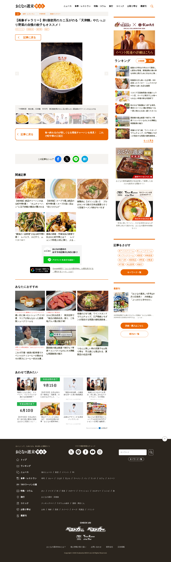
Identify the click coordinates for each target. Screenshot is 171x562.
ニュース (68, 6)
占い (43, 491)
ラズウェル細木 (63, 503)
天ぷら (67, 478)
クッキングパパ (47, 503)
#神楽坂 (148, 255)
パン (85, 478)
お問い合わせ (96, 547)
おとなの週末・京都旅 (50, 497)
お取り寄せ (132, 6)
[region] (61, 84)
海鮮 (50, 509)
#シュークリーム (144, 251)
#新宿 (139, 255)
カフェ (101, 478)
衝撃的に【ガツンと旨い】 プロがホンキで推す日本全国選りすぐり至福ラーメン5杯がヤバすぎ (92, 204)
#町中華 (39, 29)
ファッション (84, 491)
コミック (120, 6)
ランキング (25, 466)
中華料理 (42, 14)
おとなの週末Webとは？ (56, 547)
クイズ (50, 491)
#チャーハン (20, 29)
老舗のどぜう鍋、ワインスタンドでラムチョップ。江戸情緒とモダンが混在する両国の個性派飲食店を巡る (92, 317)
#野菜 (141, 260)
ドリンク (90, 509)
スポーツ (71, 491)
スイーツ (111, 478)
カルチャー (96, 491)
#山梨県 (130, 264)
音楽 (63, 491)
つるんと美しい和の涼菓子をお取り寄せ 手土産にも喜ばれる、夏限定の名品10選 (92, 351)
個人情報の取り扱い (78, 547)
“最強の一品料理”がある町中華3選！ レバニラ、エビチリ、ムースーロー (29, 237)
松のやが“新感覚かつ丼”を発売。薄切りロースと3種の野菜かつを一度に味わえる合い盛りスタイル (143, 108)
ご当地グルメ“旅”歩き (53, 312)
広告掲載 (121, 547)
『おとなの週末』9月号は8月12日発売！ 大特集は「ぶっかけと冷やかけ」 (142, 297)
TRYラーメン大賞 (28, 484)
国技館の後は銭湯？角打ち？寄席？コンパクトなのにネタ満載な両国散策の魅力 (60, 351)
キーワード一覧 (136, 459)
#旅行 (139, 264)
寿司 (43, 478)
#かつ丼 (122, 260)
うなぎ (59, 478)
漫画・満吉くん (78, 503)
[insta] (100, 451)
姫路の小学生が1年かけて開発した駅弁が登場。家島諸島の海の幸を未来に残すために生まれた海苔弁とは (143, 71)
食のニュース (46, 472)
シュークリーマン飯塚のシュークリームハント (29, 312)
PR (73, 472)
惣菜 (56, 509)
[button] (17, 73)
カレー (50, 478)
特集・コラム (100, 6)
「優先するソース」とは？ (63, 271)
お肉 (43, 509)
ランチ (93, 478)
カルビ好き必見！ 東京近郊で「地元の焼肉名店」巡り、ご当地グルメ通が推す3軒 (60, 318)
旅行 (111, 6)
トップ (23, 460)
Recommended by (92, 428)
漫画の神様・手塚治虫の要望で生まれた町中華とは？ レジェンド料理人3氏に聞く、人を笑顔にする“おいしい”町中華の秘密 (60, 237)
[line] (78, 451)
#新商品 (132, 260)
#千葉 (121, 264)
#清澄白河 (30, 29)
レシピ (107, 491)
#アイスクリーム (126, 251)
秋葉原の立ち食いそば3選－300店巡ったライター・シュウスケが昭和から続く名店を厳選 (143, 83)
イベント (65, 472)
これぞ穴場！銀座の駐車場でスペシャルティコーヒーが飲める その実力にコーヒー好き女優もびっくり (30, 356)
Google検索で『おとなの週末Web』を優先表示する (73, 268)
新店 (57, 472)
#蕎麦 (149, 260)
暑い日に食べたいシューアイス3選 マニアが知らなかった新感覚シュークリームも (29, 318)
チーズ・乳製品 (78, 509)
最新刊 (143, 6)
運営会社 (109, 547)
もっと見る (148, 140)
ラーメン (77, 478)
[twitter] (71, 451)
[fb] (85, 451)
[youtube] (93, 451)
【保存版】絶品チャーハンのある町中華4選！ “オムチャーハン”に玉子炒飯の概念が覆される (29, 204)
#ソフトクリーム (126, 255)
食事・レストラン (83, 6)
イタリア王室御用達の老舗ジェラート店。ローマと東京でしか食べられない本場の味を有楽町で (143, 95)
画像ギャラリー (55, 14)
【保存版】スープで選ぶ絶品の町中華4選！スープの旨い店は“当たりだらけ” (60, 204)
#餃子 (46, 29)
